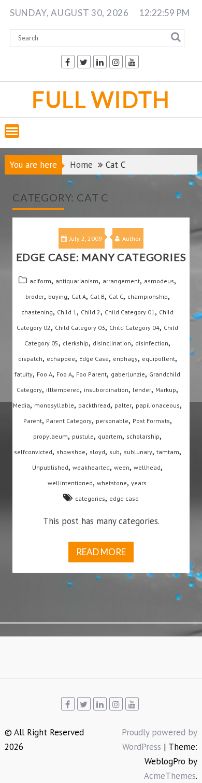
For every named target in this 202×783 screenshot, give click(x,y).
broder (34, 296)
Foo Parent (91, 374)
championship (147, 296)
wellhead (147, 467)
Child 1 (67, 312)
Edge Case (94, 359)
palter (123, 405)
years (139, 483)
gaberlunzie (128, 374)
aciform (40, 281)
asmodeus (159, 281)
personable (112, 421)
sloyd (97, 452)
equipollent (158, 359)
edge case (124, 498)
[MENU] (12, 131)
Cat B (97, 296)
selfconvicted (33, 452)
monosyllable (54, 405)
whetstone (112, 483)
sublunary (138, 452)
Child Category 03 (80, 327)
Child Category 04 (134, 327)
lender (142, 390)
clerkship (76, 343)
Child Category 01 (130, 312)
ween (121, 467)
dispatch (30, 359)
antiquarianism (76, 281)
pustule (83, 436)
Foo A (44, 374)
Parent (32, 421)
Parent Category (69, 421)
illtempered (63, 390)
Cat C (116, 296)
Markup (165, 390)
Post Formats (151, 421)
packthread (94, 405)
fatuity (24, 374)
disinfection (151, 343)
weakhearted (91, 467)
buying (57, 296)
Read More (101, 551)
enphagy (125, 359)
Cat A (78, 296)
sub (114, 452)
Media (21, 405)
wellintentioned (70, 483)
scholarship (143, 436)
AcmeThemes (170, 775)
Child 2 (90, 312)
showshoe (70, 452)
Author (131, 238)
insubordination (106, 390)
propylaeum (50, 436)
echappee (61, 359)
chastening (37, 312)
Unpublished (50, 467)
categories (90, 498)
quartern (110, 436)
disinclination (112, 343)
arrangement (121, 281)
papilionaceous (158, 405)
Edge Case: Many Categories (101, 257)
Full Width (101, 99)
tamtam (167, 452)
